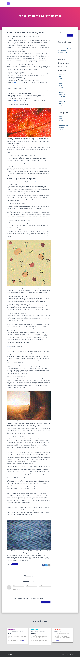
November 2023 (62, 96)
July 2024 (60, 78)
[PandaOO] (8, 3)
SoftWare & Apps (62, 129)
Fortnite (8, 346)
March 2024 (61, 87)
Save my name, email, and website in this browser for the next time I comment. (28, 598)
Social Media (61, 127)
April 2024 (60, 85)
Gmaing (60, 118)
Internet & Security (62, 120)
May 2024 (60, 83)
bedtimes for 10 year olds (63, 50)
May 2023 (60, 108)
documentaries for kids (62, 52)
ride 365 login (57, 631)
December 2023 (62, 94)
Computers (61, 116)
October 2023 (61, 99)
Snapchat (33, 181)
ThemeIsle (71, 654)
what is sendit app (61, 54)
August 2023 (61, 103)
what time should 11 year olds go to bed (65, 45)
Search (59, 32)
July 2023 (60, 105)
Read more (38, 643)
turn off (14, 82)
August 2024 (61, 76)
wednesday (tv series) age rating (64, 48)
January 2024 (61, 92)
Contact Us (9, 654)
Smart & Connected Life (63, 125)
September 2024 (62, 74)
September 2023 (62, 101)
